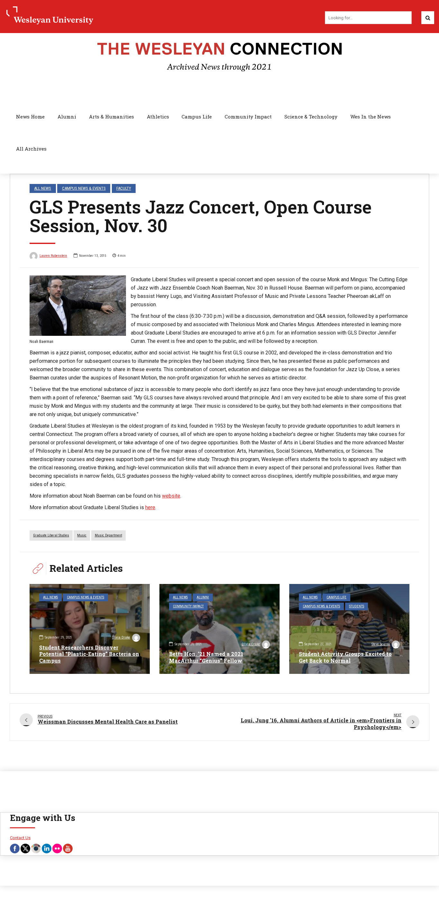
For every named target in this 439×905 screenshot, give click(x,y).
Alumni (67, 116)
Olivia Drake (121, 637)
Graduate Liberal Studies (51, 535)
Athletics (158, 116)
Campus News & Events (84, 188)
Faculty (123, 188)
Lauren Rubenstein (53, 256)
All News (42, 188)
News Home (30, 116)
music (81, 535)
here (150, 507)
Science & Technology (310, 116)
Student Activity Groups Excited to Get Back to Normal (345, 657)
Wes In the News (370, 116)
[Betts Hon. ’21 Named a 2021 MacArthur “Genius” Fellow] (219, 629)
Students (356, 606)
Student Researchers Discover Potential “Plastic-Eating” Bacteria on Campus (89, 654)
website (171, 496)
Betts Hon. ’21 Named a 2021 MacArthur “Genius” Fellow (206, 657)
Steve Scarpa (381, 644)
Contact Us (20, 837)
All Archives (31, 148)
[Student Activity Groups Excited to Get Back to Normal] (349, 629)
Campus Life (197, 116)
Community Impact (248, 116)
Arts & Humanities (111, 116)
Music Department (108, 535)
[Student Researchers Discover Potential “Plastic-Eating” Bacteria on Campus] (89, 629)
